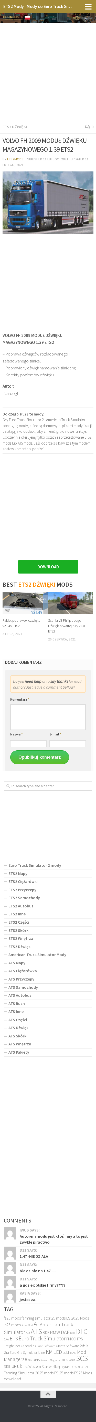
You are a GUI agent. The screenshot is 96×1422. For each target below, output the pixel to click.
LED (58, 1352)
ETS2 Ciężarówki (23, 881)
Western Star (38, 1366)
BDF (46, 1332)
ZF (87, 1367)
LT (67, 1352)
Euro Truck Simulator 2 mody (34, 865)
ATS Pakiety (18, 1052)
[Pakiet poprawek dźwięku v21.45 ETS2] (25, 603)
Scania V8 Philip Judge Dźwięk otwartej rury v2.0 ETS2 (66, 626)
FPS (80, 1339)
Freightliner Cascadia (19, 1345)
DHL (72, 1333)
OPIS (36, 1359)
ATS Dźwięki (18, 1027)
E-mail (55, 734)
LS (64, 1353)
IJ (39, 1352)
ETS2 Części (18, 922)
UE (14, 1366)
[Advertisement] (48, 72)
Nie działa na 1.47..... (38, 1270)
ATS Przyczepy (21, 979)
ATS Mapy (16, 962)
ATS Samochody (23, 987)
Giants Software (67, 1345)
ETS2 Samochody (24, 897)
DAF (65, 1332)
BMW (55, 1332)
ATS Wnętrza (19, 1043)
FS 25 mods (63, 1372)
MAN (73, 1352)
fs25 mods (12, 1318)
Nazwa (16, 734)
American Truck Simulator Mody (37, 954)
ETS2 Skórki (18, 930)
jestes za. (28, 1299)
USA (25, 1367)
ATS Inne (16, 1011)
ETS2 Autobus (20, 905)
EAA (6, 1339)
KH (43, 1352)
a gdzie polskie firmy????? (43, 1285)
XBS (74, 1367)
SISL (7, 1366)
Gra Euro (10, 1352)
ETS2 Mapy (17, 873)
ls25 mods (12, 1324)
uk (19, 1366)
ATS (36, 1331)
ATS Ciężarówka (22, 970)
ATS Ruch (16, 1003)
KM (49, 1351)
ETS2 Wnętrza (20, 938)
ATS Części (17, 1019)
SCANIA (70, 1360)
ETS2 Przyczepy (22, 889)
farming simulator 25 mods (44, 1318)
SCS (82, 1358)
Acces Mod (27, 1325)
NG (30, 1360)
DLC (82, 1331)
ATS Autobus (19, 995)
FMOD (71, 1339)
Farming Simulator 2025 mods (29, 1372)
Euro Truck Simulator (42, 1338)
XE (79, 1367)
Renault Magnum (50, 1360)
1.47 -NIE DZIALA (34, 1256)
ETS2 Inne (17, 913)
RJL (63, 1359)
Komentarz (19, 699)
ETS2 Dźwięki (15, 126)
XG (82, 1367)
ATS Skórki (17, 1035)
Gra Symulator (27, 1352)
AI (36, 1323)
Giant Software (45, 1346)
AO (28, 1333)
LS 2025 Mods (77, 1318)
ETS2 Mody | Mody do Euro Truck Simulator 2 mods (37, 6)
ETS (14, 1338)
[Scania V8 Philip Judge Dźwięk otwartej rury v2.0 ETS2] (70, 603)
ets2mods (15, 159)
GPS (84, 1345)
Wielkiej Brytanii (60, 1367)
